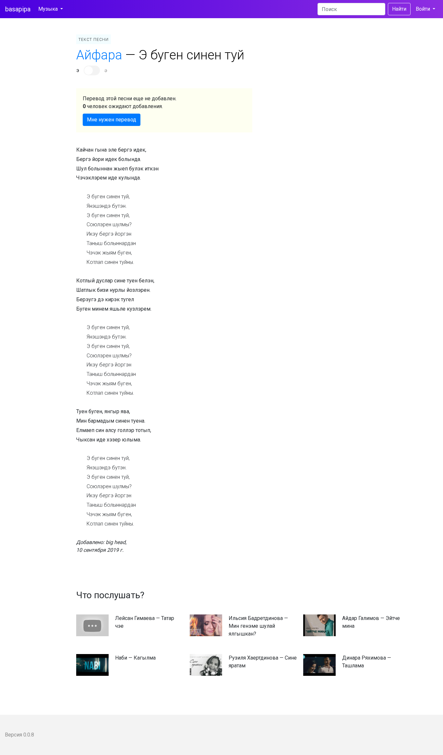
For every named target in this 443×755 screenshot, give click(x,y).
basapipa (17, 9)
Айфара (99, 55)
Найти (399, 9)
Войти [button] (423, 9)
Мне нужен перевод (111, 120)
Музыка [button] (48, 9)
